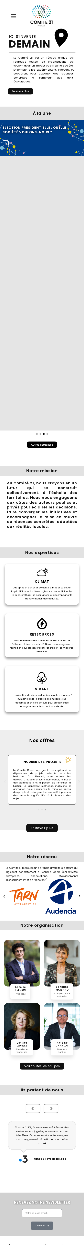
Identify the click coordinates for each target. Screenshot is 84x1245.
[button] (5, 782)
